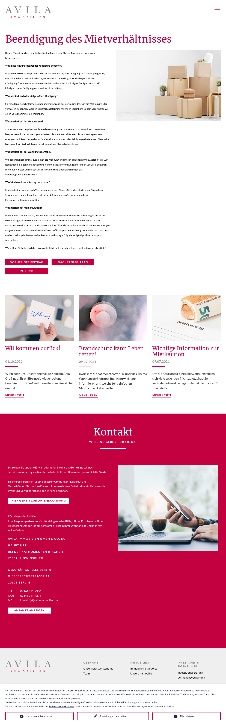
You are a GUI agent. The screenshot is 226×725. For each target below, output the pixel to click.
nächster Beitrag (73, 262)
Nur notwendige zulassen (39, 716)
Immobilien (139, 662)
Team (86, 673)
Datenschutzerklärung (61, 706)
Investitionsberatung (190, 672)
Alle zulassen (187, 716)
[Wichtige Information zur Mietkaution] (186, 318)
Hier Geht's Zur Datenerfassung (38, 500)
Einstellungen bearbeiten (113, 716)
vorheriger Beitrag (26, 262)
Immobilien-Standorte (143, 668)
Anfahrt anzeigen (29, 610)
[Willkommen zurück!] (39, 318)
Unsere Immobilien (141, 673)
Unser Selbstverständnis (98, 668)
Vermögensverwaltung (191, 677)
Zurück (26, 271)
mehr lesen (14, 395)
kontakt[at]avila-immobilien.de (39, 600)
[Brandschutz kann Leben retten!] (113, 318)
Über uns (90, 662)
